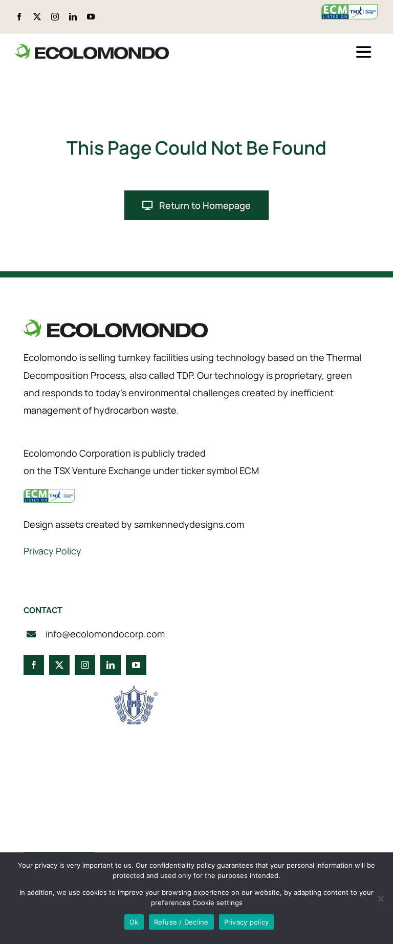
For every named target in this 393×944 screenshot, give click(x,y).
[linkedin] (73, 16)
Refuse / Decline (181, 922)
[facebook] (19, 16)
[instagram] (55, 16)
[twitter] (37, 16)
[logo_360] (92, 48)
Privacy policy (246, 922)
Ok (134, 922)
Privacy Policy (52, 551)
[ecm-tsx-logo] (349, 9)
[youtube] (91, 16)
